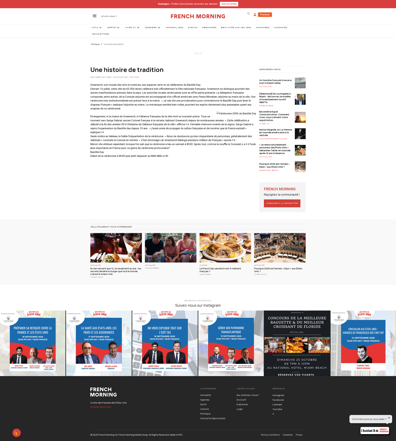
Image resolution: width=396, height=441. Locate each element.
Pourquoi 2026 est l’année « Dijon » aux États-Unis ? (274, 165)
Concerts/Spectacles (273, 139)
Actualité (265, 87)
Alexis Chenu (205, 274)
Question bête (268, 170)
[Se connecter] (255, 14)
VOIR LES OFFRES (229, 4)
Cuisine (203, 265)
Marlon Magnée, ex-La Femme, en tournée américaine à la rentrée (276, 132)
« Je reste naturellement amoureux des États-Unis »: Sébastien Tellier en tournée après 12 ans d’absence (275, 149)
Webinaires (266, 106)
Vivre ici (264, 124)
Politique (95, 44)
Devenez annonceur (100, 406)
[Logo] (143, 392)
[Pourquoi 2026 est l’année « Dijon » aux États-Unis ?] (280, 247)
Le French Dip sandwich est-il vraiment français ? (220, 270)
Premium (265, 14)
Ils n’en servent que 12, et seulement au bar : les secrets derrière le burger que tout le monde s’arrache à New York (115, 271)
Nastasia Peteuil (152, 268)
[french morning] (198, 16)
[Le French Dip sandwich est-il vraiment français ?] (225, 247)
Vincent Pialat (96, 277)
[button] (248, 13)
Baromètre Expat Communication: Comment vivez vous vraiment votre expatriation (274, 116)
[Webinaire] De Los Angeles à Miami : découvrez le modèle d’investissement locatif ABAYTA (275, 98)
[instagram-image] (32, 343)
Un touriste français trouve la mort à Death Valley (275, 81)
